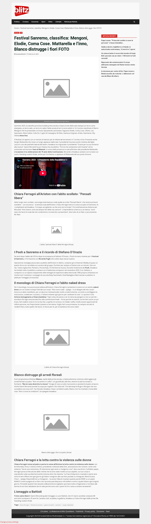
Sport (43, 22)
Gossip (17, 33)
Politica (17, 22)
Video (50, 22)
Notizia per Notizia (70, 22)
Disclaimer (100, 511)
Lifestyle (58, 22)
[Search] (134, 22)
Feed (108, 511)
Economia (35, 22)
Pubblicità (79, 511)
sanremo (58, 505)
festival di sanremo (37, 505)
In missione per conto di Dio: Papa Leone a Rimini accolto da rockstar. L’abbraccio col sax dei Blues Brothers (117, 73)
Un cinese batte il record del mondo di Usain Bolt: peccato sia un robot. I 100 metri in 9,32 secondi (118, 55)
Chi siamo (44, 511)
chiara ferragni (24, 505)
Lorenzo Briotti (21, 54)
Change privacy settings (9, 522)
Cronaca (25, 22)
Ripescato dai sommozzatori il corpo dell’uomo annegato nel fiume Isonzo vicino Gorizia (118, 64)
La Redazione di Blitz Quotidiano (61, 511)
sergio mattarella (68, 505)
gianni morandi (49, 505)
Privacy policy (90, 511)
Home (16, 28)
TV (21, 33)
